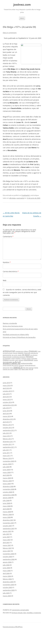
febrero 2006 (7, 579)
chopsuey (33, 351)
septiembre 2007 (8, 528)
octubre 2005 (7, 587)
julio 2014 (6, 408)
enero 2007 (7, 551)
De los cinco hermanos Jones (13, 326)
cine (39, 351)
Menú (22, 18)
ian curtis (14, 355)
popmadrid (20, 198)
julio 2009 (6, 467)
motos (29, 358)
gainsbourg (34, 353)
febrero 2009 (7, 481)
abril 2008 (6, 509)
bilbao (26, 351)
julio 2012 (6, 433)
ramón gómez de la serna (10, 365)
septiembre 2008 (8, 495)
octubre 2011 (7, 444)
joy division (33, 355)
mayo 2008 (6, 506)
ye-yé (31, 369)
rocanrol (21, 365)
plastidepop (28, 360)
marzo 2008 (7, 512)
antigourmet (9, 350)
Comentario (8, 236)
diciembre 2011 (8, 441)
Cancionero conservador (20, 610)
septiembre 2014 (8, 405)
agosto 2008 (7, 498)
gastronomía (7, 355)
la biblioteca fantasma (18, 357)
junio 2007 (6, 537)
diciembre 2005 (8, 582)
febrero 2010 (7, 458)
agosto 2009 (7, 464)
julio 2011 (6, 450)
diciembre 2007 (8, 520)
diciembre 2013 (8, 419)
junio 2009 (6, 470)
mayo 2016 (6, 385)
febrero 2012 (7, 439)
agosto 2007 (7, 531)
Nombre (7, 262)
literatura (29, 356)
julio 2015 (6, 394)
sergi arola (6, 368)
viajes (16, 369)
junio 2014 (6, 411)
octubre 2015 (7, 391)
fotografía (27, 353)
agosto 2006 (7, 562)
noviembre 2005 (8, 585)
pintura (21, 360)
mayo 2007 (6, 540)
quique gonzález (26, 363)
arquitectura (19, 351)
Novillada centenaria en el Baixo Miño (16, 334)
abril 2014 (6, 413)
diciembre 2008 (8, 486)
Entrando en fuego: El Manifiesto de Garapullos (19, 337)
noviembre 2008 (8, 489)
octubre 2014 (7, 402)
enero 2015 (7, 399)
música (6, 360)
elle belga (12, 198)
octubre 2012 (7, 427)
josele (20, 355)
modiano (18, 358)
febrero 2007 (7, 548)
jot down (26, 354)
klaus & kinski (7, 357)
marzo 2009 (7, 478)
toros (36, 368)
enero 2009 (7, 484)
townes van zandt (8, 369)
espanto (21, 353)
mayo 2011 (6, 456)
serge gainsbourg (30, 365)
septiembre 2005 (8, 590)
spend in (18, 367)
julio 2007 (6, 534)
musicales (34, 358)
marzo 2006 (7, 576)
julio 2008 (6, 500)
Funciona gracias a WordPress (13, 627)
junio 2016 (6, 383)
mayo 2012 (6, 436)
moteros (23, 358)
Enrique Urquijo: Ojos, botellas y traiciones (26, 613)
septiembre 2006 (8, 559)
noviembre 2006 (8, 554)
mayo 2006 (6, 571)
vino (19, 369)
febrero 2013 (7, 425)
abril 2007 (6, 542)
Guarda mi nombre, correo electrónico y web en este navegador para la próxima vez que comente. (22, 292)
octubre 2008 (7, 492)
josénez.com (22, 4)
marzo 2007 (7, 545)
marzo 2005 (7, 596)
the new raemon (28, 368)
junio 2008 (6, 503)
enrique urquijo (8, 353)
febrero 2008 (7, 514)
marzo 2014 (7, 416)
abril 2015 (6, 397)
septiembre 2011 (8, 447)
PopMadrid (25, 195)
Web (4, 280)
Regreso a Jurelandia (10, 323)
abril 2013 (6, 422)
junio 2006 (6, 568)
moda (13, 358)
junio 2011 (6, 453)
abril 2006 (6, 573)
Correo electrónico (11, 271)
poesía (36, 360)
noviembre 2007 (8, 523)
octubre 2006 (7, 556)
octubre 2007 (7, 526)
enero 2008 (7, 517)
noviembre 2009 (8, 461)
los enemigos (7, 358)
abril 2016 (6, 388)
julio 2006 (6, 565)
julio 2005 (6, 593)
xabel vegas (25, 369)
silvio (11, 368)
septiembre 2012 (8, 430)
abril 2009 (6, 475)
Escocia (15, 353)
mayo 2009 (6, 472)
